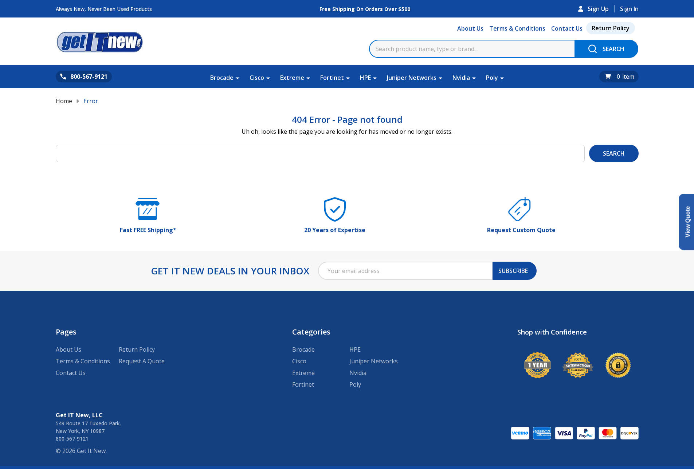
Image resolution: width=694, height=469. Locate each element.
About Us (470, 28)
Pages (66, 332)
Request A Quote (142, 361)
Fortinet (332, 78)
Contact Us (567, 28)
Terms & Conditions (517, 28)
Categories (311, 332)
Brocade (222, 78)
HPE (365, 78)
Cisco (257, 78)
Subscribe (513, 271)
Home (64, 101)
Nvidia (461, 78)
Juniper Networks (411, 78)
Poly (492, 78)
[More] (237, 77)
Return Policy (611, 28)
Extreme (292, 78)
